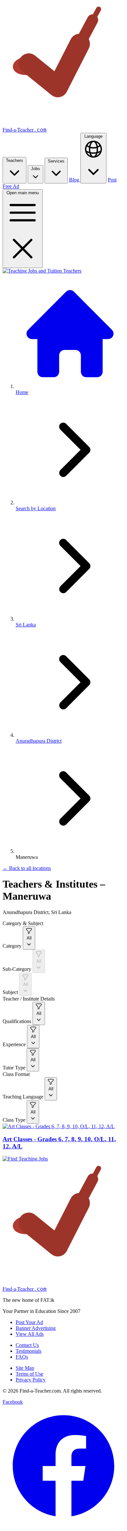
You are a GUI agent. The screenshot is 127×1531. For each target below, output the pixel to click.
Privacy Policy (31, 1379)
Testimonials (28, 1351)
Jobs (35, 168)
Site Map (25, 1368)
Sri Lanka (26, 624)
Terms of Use (29, 1374)
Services (56, 161)
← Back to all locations (27, 868)
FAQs (22, 1357)
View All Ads (30, 1334)
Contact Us (27, 1345)
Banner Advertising (36, 1328)
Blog (74, 179)
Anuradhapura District (39, 741)
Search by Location (36, 508)
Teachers (14, 160)
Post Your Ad (29, 1322)
